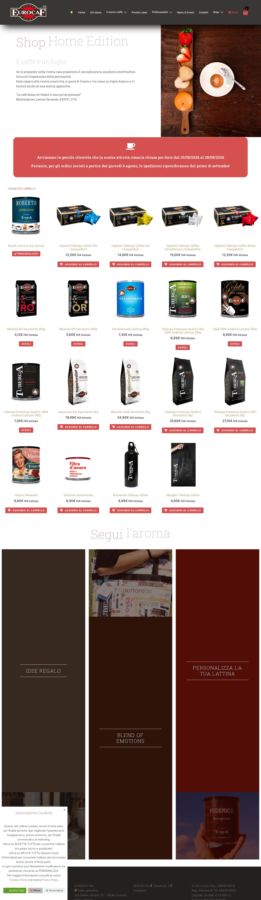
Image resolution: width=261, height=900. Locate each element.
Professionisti (160, 12)
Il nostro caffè (114, 12)
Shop (216, 12)
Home (81, 12)
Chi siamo (95, 12)
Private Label (139, 12)
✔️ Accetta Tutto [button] (15, 890)
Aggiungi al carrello (80, 264)
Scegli (26, 343)
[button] (43, 670)
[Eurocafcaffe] (28, 12)
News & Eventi (185, 12)
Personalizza (27, 253)
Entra (235, 12)
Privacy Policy (50, 880)
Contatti (203, 12)
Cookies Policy (18, 880)
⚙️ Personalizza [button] (54, 890)
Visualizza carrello (22, 188)
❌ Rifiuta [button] (35, 890)
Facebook (160, 886)
